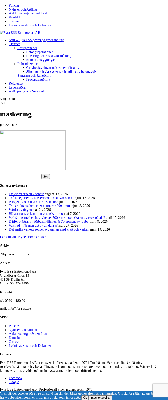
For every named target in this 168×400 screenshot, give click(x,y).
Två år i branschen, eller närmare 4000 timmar (40, 206)
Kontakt (14, 17)
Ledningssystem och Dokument (30, 25)
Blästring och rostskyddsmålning (48, 56)
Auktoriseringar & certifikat (28, 13)
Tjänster (14, 44)
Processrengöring (38, 79)
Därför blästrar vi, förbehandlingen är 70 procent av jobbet (49, 221)
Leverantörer (17, 87)
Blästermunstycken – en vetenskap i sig (36, 213)
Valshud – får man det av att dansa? (33, 225)
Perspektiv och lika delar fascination (33, 202)
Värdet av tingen (20, 210)
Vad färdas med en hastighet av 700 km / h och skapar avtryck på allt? (57, 217)
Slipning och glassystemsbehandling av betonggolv (61, 71)
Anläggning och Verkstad (26, 91)
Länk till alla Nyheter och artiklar (23, 237)
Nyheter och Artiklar (23, 9)
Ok (85, 397)
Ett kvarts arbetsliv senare (26, 194)
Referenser (16, 83)
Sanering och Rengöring (34, 75)
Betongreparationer (39, 52)
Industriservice (28, 64)
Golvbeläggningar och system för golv (52, 67)
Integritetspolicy (100, 397)
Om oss (14, 21)
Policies (14, 5)
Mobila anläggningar (40, 60)
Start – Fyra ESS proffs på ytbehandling (36, 40)
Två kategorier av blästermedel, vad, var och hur (42, 198)
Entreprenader (27, 48)
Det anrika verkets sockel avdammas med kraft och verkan (49, 229)
